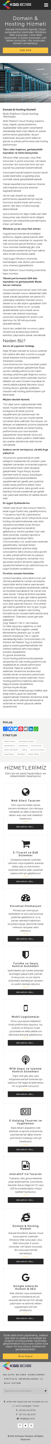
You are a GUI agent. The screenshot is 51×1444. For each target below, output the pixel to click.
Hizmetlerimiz (36, 1375)
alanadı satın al (9, 745)
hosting (24, 750)
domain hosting (33, 754)
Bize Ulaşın (26, 1356)
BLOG (7, 1383)
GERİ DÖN (25, 50)
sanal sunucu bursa (37, 750)
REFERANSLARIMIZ (29, 1379)
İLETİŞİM (16, 1383)
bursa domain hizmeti (26, 741)
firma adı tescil (36, 745)
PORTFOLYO (10, 1379)
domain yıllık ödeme (11, 750)
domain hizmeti (9, 741)
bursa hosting (9, 754)
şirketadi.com (23, 745)
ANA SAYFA (9, 1375)
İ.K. (42, 1379)
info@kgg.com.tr (27, 1418)
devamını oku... (25, 827)
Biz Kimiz (21, 1375)
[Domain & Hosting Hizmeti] (25, 82)
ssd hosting (21, 754)
